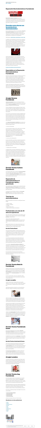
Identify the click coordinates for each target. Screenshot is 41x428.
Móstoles (14, 37)
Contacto (9, 3)
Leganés (22, 37)
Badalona (7, 403)
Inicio (7, 3)
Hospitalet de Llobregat (9, 404)
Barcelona (7, 405)
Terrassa (7, 402)
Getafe (24, 37)
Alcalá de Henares (18, 37)
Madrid (12, 37)
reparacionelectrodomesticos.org (11, 2)
